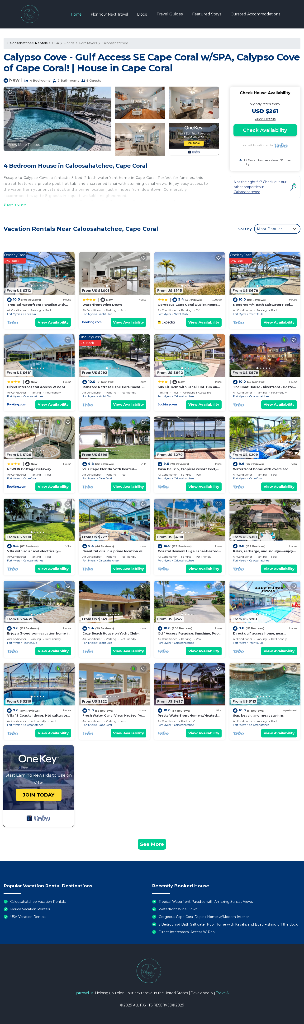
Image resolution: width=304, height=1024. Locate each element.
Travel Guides (170, 14)
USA (55, 43)
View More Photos (24, 145)
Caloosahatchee (115, 43)
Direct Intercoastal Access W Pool (36, 387)
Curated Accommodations (255, 14)
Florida (69, 43)
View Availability (53, 322)
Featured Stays (206, 14)
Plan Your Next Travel (109, 14)
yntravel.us (84, 993)
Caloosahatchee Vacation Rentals (38, 901)
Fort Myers (88, 43)
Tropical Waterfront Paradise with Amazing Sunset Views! (206, 901)
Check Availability (265, 130)
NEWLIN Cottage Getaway (29, 469)
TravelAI (222, 993)
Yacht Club (105, 314)
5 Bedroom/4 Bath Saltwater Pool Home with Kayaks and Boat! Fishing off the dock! (228, 924)
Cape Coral (30, 314)
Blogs (142, 14)
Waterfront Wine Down (102, 304)
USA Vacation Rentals (28, 917)
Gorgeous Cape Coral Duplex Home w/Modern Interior (204, 917)
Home (76, 14)
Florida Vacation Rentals (30, 909)
